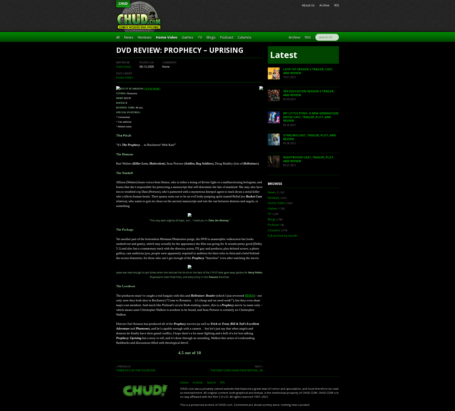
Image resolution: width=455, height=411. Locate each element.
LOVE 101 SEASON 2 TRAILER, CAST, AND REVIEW (308, 71)
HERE (249, 295)
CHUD (123, 3)
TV (200, 37)
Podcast (226, 37)
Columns (244, 37)
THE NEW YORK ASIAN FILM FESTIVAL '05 (236, 370)
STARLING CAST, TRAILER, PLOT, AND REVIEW (309, 137)
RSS (336, 5)
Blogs (211, 37)
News (128, 37)
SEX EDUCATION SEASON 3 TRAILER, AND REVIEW (308, 93)
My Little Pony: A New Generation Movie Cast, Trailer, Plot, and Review (310, 117)
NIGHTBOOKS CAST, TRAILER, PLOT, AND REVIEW (308, 159)
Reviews (145, 37)
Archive (324, 5)
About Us (308, 5)
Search (211, 382)
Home (184, 382)
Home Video (166, 37)
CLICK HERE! (152, 88)
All (118, 37)
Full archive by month (282, 236)
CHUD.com (145, 391)
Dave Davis (123, 67)
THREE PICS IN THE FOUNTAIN (135, 370)
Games (187, 37)
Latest (283, 55)
